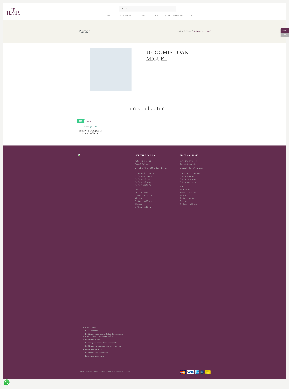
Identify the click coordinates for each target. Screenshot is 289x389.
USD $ (284, 30)
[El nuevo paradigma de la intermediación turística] (90, 121)
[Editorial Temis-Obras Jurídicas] (13, 11)
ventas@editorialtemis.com (192, 168)
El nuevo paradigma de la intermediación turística (90, 132)
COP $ (284, 35)
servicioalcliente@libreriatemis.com (151, 168)
